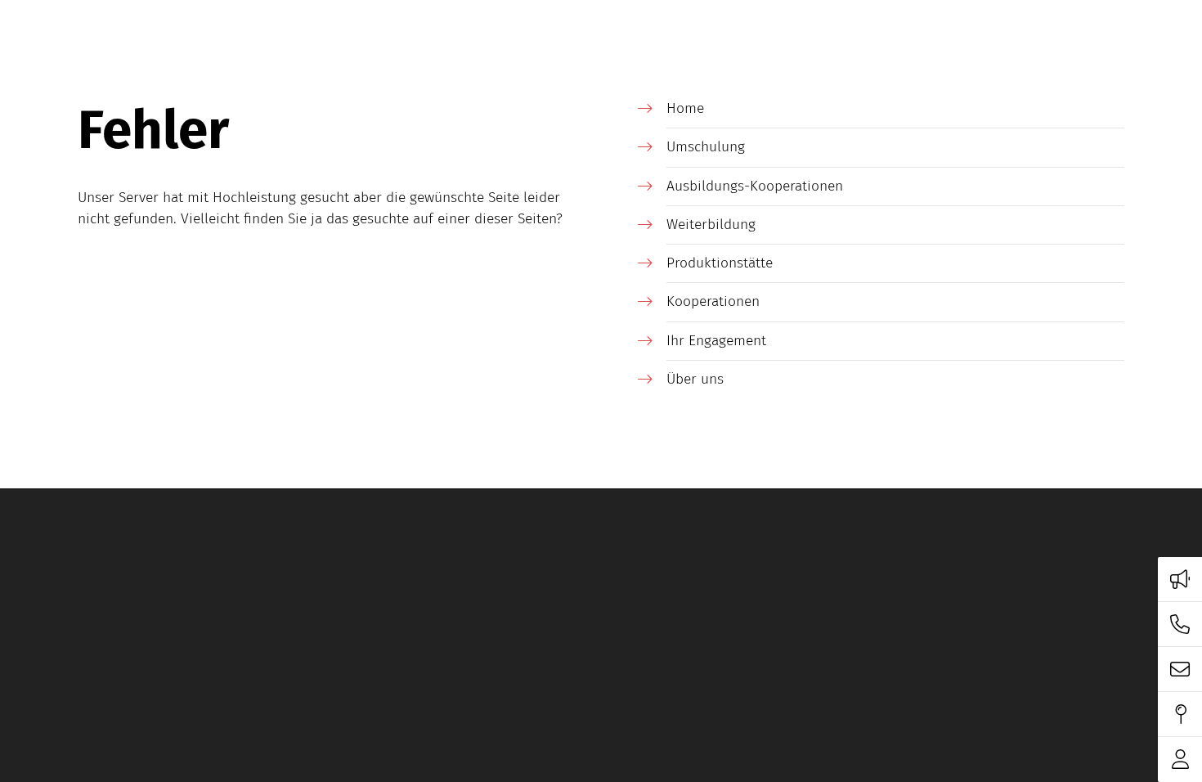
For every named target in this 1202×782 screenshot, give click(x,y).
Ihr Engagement (716, 340)
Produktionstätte (719, 263)
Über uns (695, 379)
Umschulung (705, 146)
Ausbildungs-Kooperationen (754, 186)
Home (685, 108)
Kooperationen (713, 301)
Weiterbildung (711, 224)
